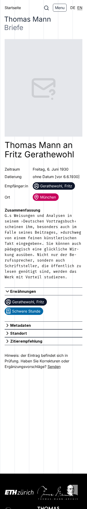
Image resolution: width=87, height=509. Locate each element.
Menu (59, 7)
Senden (54, 366)
